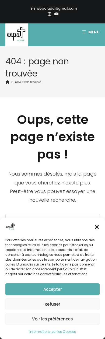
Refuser (52, 304)
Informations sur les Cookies (52, 331)
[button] (97, 227)
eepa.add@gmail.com (57, 8)
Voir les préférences (52, 319)
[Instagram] (49, 14)
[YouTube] (56, 14)
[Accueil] (7, 82)
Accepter (52, 289)
